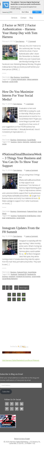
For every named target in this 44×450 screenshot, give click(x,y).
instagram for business (23, 276)
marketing (33, 142)
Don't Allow (25, 12)
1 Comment (32, 41)
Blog (12, 77)
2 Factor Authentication (18, 79)
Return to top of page (22, 438)
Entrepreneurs (22, 140)
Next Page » (24, 287)
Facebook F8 (22, 274)
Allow (37, 12)
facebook (5, 81)
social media (13, 81)
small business (11, 218)
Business (17, 77)
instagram (12, 276)
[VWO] (10, 12)
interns (19, 142)
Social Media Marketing (9, 279)
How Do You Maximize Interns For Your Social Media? (17, 95)
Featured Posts (32, 211)
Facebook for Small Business (27, 216)
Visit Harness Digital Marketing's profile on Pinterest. (20, 360)
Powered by (5, 12)
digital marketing (32, 79)
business (14, 142)
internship (26, 142)
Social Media (25, 77)
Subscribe (6, 391)
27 (16, 287)
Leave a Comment (32, 170)
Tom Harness (20, 41)
